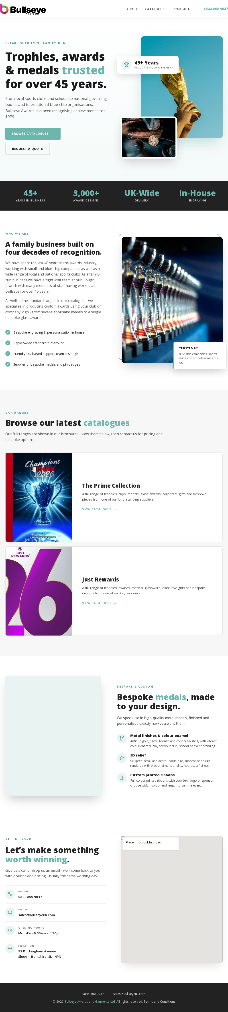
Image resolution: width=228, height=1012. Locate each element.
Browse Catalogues (33, 133)
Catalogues (156, 9)
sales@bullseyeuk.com (36, 915)
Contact (182, 9)
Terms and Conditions (159, 1001)
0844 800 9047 (216, 8)
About (132, 9)
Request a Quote (27, 149)
